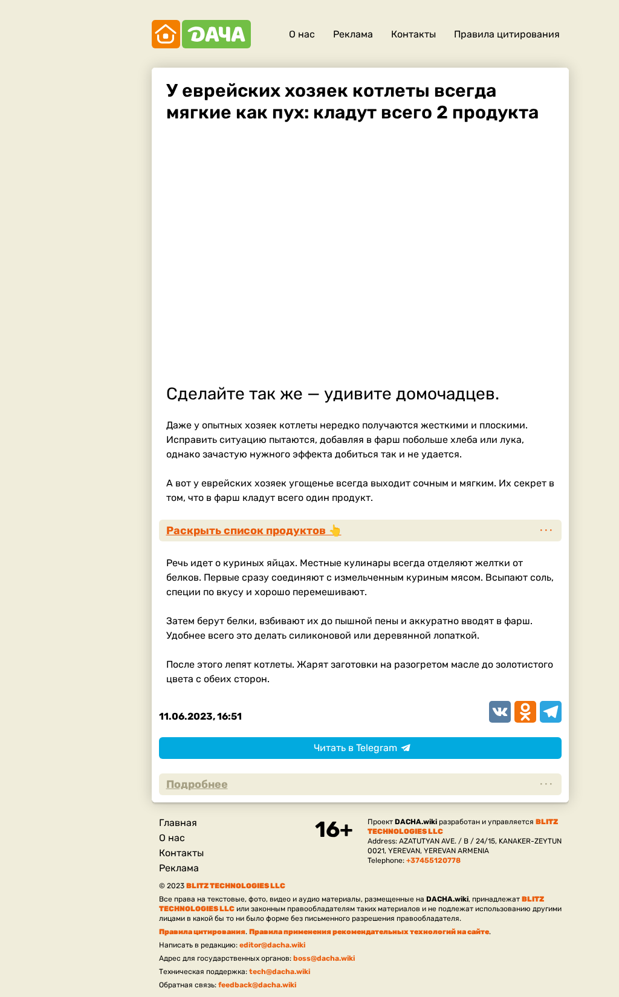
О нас (302, 34)
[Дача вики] (201, 34)
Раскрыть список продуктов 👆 (254, 530)
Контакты (413, 34)
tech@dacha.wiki (279, 971)
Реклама (353, 34)
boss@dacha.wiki (324, 958)
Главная (178, 822)
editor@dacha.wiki (272, 945)
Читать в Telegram (355, 747)
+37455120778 (433, 860)
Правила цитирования (507, 34)
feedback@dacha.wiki (257, 985)
